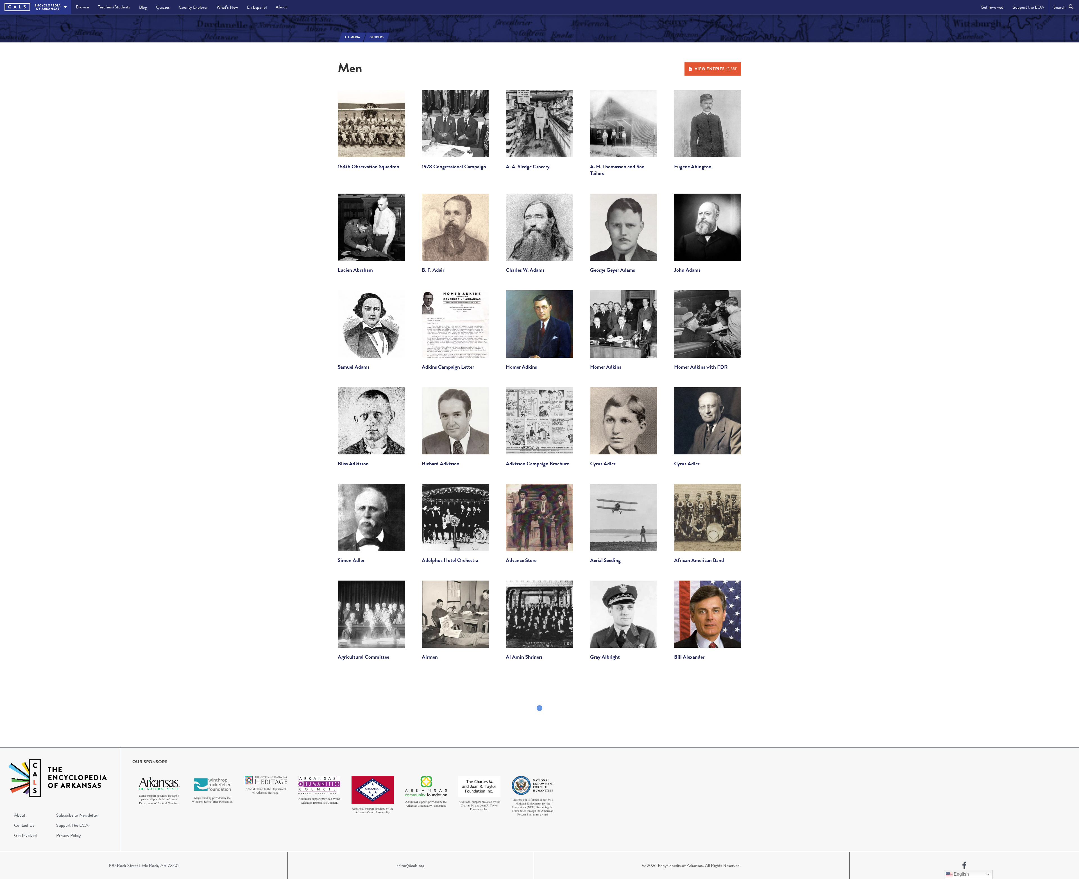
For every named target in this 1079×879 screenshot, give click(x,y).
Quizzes (163, 7)
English (961, 874)
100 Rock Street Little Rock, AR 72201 (144, 865)
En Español (257, 7)
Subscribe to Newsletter (77, 815)
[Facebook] (964, 865)
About (281, 7)
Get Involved (992, 7)
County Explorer (193, 7)
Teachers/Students (114, 7)
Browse (82, 7)
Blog (143, 7)
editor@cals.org (410, 865)
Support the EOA (1028, 7)
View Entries (716, 69)
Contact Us (24, 825)
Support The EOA (72, 825)
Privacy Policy (68, 835)
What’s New (227, 7)
